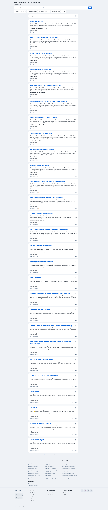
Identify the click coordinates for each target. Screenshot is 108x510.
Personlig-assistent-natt (33, 466)
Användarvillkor (18, 506)
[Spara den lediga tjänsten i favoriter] (75, 21)
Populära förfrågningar (33, 457)
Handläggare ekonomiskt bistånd (41, 262)
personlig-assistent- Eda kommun (68, 471)
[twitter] (88, 490)
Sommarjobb (34, 392)
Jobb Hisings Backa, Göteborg (51, 470)
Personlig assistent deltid (33, 471)
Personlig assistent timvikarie (34, 475)
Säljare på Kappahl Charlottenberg (42, 149)
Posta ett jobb (50, 494)
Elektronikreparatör (37, 21)
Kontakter (32, 494)
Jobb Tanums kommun (49, 466)
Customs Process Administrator (41, 214)
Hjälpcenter (32, 498)
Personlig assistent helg (33, 464)
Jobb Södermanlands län (50, 473)
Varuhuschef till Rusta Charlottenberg (43, 117)
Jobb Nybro (47, 463)
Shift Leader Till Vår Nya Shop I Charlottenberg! (46, 197)
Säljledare (33, 408)
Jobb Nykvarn (47, 477)
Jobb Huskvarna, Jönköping (50, 468)
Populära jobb (31, 483)
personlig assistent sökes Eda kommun (69, 475)
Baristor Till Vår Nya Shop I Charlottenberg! (45, 37)
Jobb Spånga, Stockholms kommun (52, 478)
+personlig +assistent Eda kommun (69, 466)
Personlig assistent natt (33, 468)
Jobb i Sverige (33, 500)
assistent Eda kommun (66, 464)
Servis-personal (35, 278)
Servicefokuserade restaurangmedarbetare (45, 85)
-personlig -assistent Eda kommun (68, 470)
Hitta (90, 7)
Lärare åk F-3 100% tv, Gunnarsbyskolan (44, 376)
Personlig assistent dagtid (33, 473)
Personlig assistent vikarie (33, 478)
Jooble (91, 507)
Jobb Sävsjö (47, 464)
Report (75, 32)
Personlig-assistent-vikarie (33, 477)
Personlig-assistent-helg (33, 463)
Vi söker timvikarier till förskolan (41, 53)
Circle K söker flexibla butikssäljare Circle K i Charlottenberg (51, 326)
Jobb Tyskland (48, 471)
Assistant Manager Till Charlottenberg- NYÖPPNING (48, 101)
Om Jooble (32, 492)
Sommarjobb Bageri (37, 440)
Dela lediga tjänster (51, 492)
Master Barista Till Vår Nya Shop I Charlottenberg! (47, 181)
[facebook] (82, 490)
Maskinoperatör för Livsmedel (40, 310)
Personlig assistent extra (33, 470)
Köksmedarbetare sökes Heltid (41, 246)
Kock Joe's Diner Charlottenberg (41, 360)
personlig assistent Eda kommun (68, 463)
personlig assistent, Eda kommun (68, 468)
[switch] (76, 16)
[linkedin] (91, 490)
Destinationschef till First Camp (41, 133)
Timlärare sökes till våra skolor (40, 69)
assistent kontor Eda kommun (67, 478)
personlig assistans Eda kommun (68, 473)
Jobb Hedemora (48, 475)
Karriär (31, 496)
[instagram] (85, 490)
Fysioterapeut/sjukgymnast (39, 165)
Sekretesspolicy (26, 506)
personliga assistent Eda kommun (68, 477)
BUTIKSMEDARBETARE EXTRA (40, 424)
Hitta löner (65, 494)
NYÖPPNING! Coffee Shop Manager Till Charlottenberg (49, 230)
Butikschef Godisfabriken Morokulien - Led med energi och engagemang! (50, 343)
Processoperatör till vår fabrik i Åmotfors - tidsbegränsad (50, 294)
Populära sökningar (67, 492)
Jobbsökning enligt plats (33, 485)
